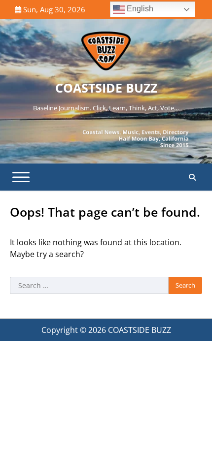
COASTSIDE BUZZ (106, 87)
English (139, 8)
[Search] (192, 177)
